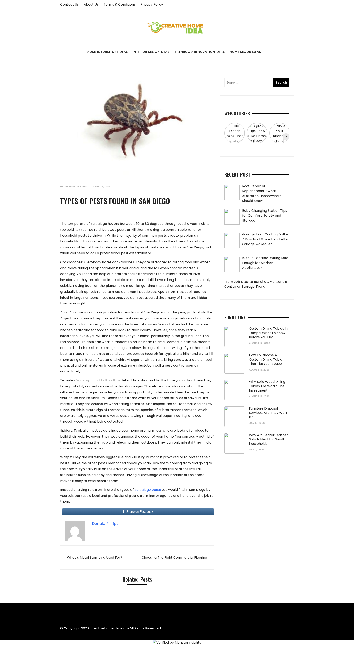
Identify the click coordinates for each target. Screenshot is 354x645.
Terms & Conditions (119, 4)
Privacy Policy (152, 4)
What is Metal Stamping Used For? (94, 557)
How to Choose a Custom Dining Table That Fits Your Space (265, 359)
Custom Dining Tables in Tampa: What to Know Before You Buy (268, 332)
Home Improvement (74, 186)
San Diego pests (148, 489)
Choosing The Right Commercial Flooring (174, 557)
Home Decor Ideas (245, 51)
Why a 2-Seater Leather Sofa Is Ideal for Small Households (268, 439)
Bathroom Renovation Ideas (199, 51)
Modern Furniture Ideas (107, 51)
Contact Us (69, 4)
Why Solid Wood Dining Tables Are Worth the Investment (267, 386)
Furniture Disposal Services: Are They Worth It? (269, 412)
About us (91, 4)
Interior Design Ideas (151, 51)
